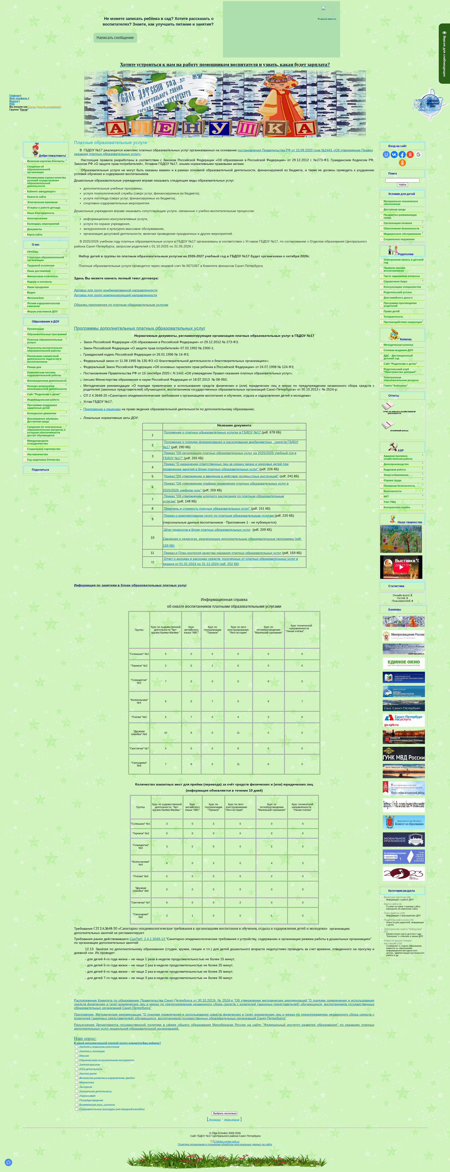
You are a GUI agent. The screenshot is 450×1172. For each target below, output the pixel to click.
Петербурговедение (91, 1100)
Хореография (87, 1095)
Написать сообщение (115, 38)
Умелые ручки (88, 1073)
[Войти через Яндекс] (410, 154)
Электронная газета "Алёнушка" (403, 929)
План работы (391, 913)
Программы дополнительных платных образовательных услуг (139, 328)
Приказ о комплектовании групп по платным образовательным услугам (218, 515)
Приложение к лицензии (102, 409)
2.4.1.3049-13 (155, 939)
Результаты (215, 1120)
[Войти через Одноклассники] (402, 162)
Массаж (84, 1055)
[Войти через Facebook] (402, 154)
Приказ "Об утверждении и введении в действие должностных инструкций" (221, 476)
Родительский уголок (396, 919)
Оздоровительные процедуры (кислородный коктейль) (112, 1109)
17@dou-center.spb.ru (226, 1141)
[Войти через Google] (418, 154)
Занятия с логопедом (92, 1051)
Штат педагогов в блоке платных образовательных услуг (207, 529)
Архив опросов (231, 1120)
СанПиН (137, 939)
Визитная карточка (395, 897)
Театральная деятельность (95, 1091)
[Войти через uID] (386, 154)
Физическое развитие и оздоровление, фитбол (107, 1077)
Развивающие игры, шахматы (97, 1104)
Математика (86, 1082)
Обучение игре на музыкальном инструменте (106, 1059)
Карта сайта (391, 904)
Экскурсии (85, 1086)
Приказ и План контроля (182, 553)
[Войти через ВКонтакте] (394, 154)
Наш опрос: (85, 1038)
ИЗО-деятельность (90, 1068)
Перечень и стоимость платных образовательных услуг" (206, 508)
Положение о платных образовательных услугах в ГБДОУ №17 (213, 432)
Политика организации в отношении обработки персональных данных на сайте (225, 1144)
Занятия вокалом (89, 1064)
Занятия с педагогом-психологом (99, 1046)
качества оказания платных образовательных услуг (241, 553)
